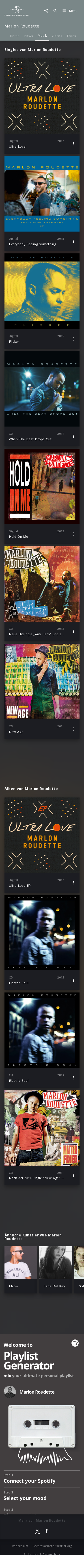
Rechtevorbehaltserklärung (52, 1546)
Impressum (20, 1546)
